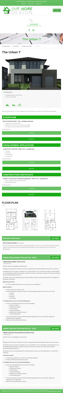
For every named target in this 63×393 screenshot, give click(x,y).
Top (59, 389)
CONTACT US (39, 4)
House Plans (16, 46)
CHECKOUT (23, 4)
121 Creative (11, 391)
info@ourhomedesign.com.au (34, 25)
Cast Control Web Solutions (26, 391)
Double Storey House (27, 46)
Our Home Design (6, 46)
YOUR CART (31, 4)
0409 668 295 (34, 24)
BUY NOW (55, 238)
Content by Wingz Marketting (41, 391)
